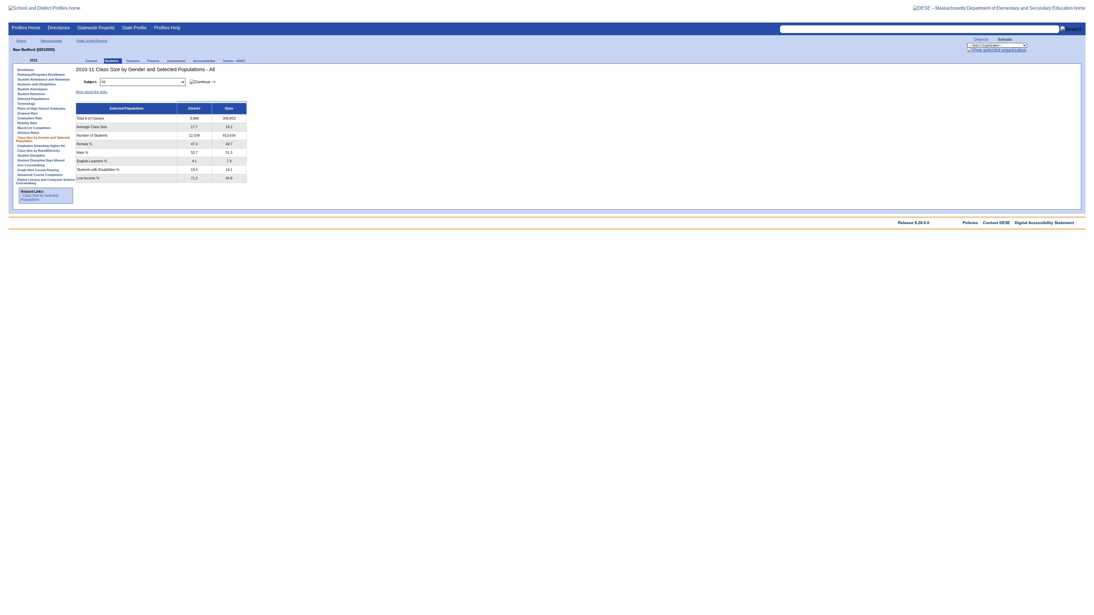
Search (21, 40)
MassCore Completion (34, 128)
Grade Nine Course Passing (38, 170)
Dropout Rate (27, 113)
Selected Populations (33, 99)
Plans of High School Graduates (41, 108)
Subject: (90, 82)
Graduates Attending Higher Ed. (41, 145)
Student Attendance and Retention (43, 79)
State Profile (134, 27)
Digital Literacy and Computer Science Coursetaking (45, 181)
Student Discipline (31, 155)
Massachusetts (51, 40)
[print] (1042, 79)
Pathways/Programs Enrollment (41, 74)
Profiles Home (26, 27)
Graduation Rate (29, 118)
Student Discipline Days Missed (41, 160)
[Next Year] (45, 60)
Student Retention (31, 94)
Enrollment (25, 69)
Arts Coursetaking (31, 165)
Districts (981, 39)
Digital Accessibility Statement (1044, 222)
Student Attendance (32, 89)
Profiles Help (167, 27)
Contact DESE (996, 222)
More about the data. (92, 92)
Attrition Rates (28, 132)
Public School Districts (92, 40)
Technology (26, 103)
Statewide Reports (96, 27)
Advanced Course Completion (40, 175)
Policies (970, 222)
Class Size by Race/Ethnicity (38, 150)
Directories (59, 27)
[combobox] (919, 29)
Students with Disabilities (36, 84)
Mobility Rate (27, 123)
